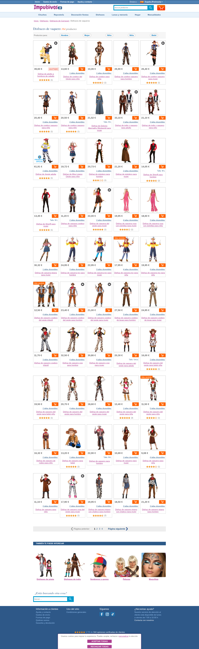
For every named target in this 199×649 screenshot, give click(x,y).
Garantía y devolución (45, 623)
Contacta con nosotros (144, 620)
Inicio (37, 2)
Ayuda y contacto (85, 2)
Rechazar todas (99, 646)
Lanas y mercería (120, 15)
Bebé (154, 35)
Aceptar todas (100, 641)
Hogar (137, 15)
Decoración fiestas (80, 15)
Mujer (87, 35)
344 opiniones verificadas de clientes (109, 632)
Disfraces (100, 15)
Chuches (42, 15)
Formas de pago (67, 2)
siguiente (117, 529)
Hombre (64, 35)
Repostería (59, 15)
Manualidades (154, 15)
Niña (132, 35)
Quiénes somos (42, 620)
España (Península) (153, 2)
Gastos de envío (50, 2)
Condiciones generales (76, 612)
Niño (109, 35)
